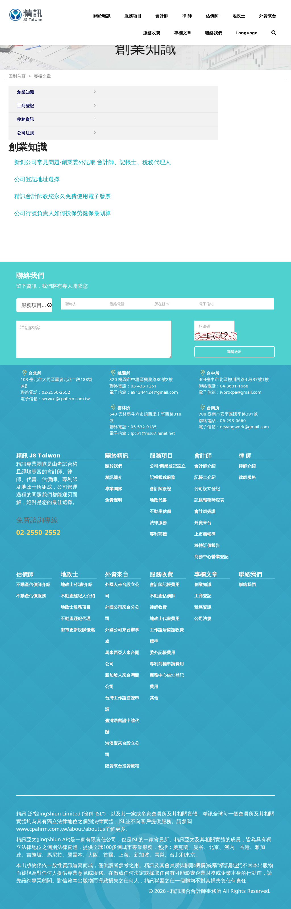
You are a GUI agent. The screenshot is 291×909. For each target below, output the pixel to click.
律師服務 (247, 477)
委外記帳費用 (162, 652)
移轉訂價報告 (207, 545)
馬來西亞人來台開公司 (122, 657)
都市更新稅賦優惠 (78, 629)
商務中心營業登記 (211, 556)
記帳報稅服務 (162, 477)
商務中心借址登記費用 (167, 680)
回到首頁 (17, 76)
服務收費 (151, 32)
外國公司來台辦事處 (122, 635)
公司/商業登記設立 (168, 466)
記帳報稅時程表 (209, 500)
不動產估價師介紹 (33, 584)
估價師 (212, 15)
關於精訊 (102, 15)
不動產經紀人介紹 (78, 595)
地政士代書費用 (165, 618)
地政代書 (158, 500)
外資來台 (267, 15)
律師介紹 (247, 466)
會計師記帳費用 (165, 584)
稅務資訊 (202, 607)
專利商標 (158, 534)
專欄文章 (182, 32)
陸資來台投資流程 (122, 765)
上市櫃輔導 (205, 534)
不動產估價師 (162, 595)
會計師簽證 (160, 488)
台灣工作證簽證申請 (122, 703)
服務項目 (133, 15)
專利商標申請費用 (167, 663)
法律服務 (158, 522)
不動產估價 (160, 511)
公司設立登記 (207, 488)
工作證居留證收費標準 (167, 635)
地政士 (238, 15)
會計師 (161, 15)
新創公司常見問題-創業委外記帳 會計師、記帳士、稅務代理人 (92, 162)
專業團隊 (113, 488)
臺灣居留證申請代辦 (122, 725)
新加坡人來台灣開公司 (122, 680)
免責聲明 (113, 500)
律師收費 (158, 607)
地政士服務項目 (76, 607)
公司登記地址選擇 (37, 179)
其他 (154, 697)
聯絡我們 (213, 32)
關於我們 (113, 466)
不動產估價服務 (31, 595)
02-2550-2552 (38, 532)
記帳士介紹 (205, 477)
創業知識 (202, 584)
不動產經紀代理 (76, 618)
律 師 (187, 15)
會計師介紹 (205, 466)
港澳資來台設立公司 (122, 748)
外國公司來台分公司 (122, 612)
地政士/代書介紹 (76, 584)
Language (246, 32)
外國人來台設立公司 (122, 589)
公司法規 (202, 618)
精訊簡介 (113, 477)
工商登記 (202, 595)
